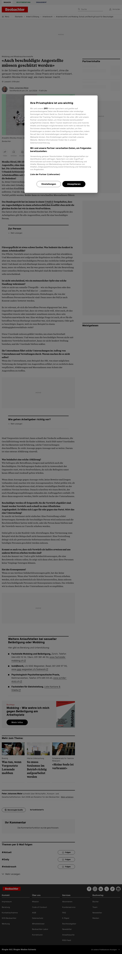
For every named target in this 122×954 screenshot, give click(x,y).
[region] (61, 144)
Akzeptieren (74, 184)
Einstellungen (48, 184)
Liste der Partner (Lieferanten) (45, 174)
